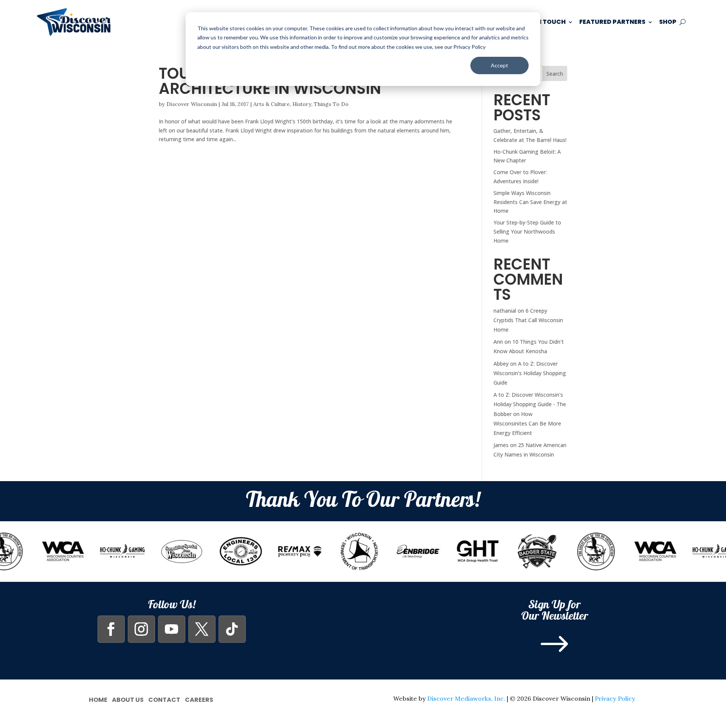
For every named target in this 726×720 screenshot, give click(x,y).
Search (554, 73)
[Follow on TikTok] (232, 629)
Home (98, 699)
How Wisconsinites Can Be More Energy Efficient (527, 423)
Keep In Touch (542, 21)
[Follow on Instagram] (141, 629)
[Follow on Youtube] (171, 629)
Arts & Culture (271, 104)
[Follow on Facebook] (111, 629)
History (301, 104)
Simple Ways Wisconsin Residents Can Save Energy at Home (530, 202)
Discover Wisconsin (191, 104)
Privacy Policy (615, 698)
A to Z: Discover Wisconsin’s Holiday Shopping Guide (529, 373)
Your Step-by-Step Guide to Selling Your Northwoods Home (527, 231)
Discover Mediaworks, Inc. (466, 698)
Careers (199, 699)
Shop (667, 21)
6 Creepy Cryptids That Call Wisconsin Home (528, 320)
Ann (498, 341)
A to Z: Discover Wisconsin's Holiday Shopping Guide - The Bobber (529, 404)
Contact (164, 699)
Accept (499, 65)
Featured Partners (612, 21)
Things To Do (331, 104)
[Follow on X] (202, 629)
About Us (128, 699)
